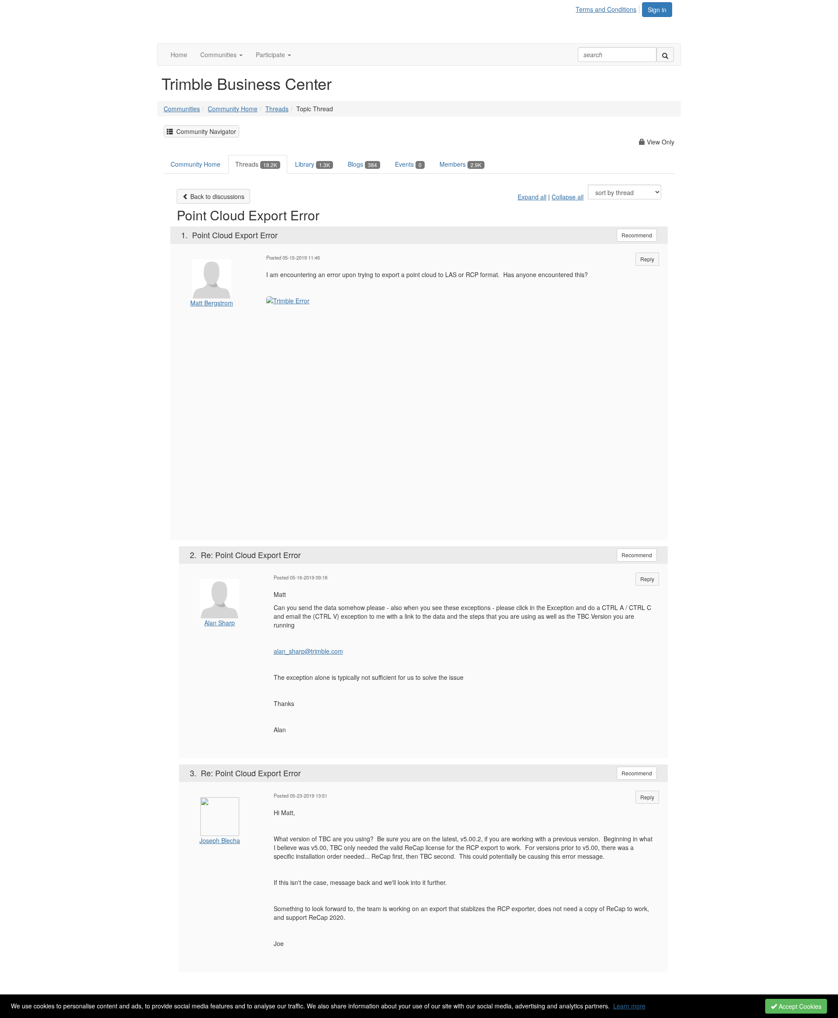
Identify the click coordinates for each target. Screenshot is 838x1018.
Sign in (657, 9)
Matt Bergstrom (211, 302)
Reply (647, 259)
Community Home (233, 108)
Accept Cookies (799, 1006)
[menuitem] (608, 8)
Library (312, 164)
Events (408, 164)
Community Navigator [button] (204, 131)
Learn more (629, 1005)
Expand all (532, 196)
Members (460, 164)
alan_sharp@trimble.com (308, 651)
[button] (221, 54)
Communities (182, 108)
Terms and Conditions (606, 9)
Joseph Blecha (219, 840)
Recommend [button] (637, 235)
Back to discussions (216, 196)
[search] (665, 54)
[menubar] (608, 8)
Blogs (362, 164)
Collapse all (568, 196)
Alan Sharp (219, 622)
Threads (276, 108)
